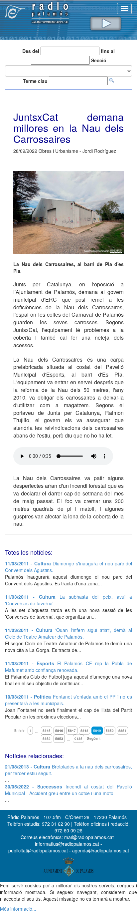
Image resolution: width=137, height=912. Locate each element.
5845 (47, 730)
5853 (59, 738)
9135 (78, 738)
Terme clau (35, 81)
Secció (98, 60)
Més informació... (18, 908)
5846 (59, 730)
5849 (97, 730)
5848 (84, 730)
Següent (93, 738)
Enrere (19, 730)
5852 (47, 738)
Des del (30, 51)
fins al (108, 51)
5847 (72, 730)
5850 (110, 730)
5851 (122, 730)
